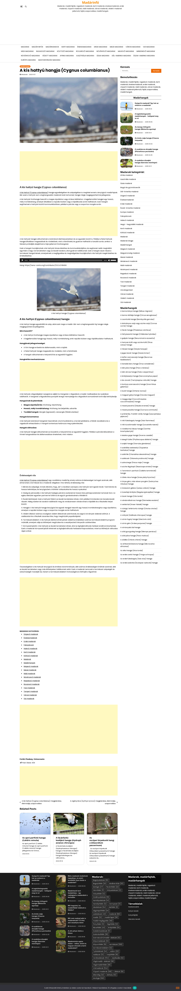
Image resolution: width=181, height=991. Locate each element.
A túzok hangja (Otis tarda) (131, 496)
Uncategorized (126, 290)
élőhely (111, 975)
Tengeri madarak (31, 691)
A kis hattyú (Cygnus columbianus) (34, 192)
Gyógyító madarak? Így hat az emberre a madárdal (146, 104)
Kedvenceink (133, 907)
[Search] (25, 6)
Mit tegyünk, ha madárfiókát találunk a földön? (77, 908)
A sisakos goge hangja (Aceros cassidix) (136, 435)
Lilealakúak (99, 907)
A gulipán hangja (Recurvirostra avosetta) (137, 338)
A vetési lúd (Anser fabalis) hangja (134, 504)
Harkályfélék (100, 904)
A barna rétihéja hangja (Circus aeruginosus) (138, 315)
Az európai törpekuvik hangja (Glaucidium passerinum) (101, 841)
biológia (98, 887)
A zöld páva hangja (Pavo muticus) (134, 535)
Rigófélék (112, 924)
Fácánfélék (112, 887)
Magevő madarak (126, 51)
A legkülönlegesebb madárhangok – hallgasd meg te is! (146, 116)
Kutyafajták (133, 915)
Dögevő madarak (31, 634)
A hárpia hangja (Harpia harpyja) (134, 349)
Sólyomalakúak (101, 941)
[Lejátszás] (22, 260)
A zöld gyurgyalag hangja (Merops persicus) (138, 531)
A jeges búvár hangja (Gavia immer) (135, 353)
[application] (69, 260)
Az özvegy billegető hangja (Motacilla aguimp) (145, 128)
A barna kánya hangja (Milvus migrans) (136, 311)
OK (135, 988)
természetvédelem (102, 948)
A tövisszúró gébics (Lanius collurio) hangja (137, 488)
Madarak (25, 47)
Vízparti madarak (102, 971)
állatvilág (98, 975)
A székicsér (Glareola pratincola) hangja (137, 458)
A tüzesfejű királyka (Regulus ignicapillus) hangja (140, 492)
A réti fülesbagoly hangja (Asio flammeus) (137, 420)
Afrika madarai (67, 55)
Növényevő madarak (105, 51)
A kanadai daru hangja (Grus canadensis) (137, 363)
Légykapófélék (101, 910)
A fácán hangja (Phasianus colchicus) (135, 330)
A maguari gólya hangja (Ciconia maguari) (137, 395)
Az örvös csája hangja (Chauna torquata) (38, 916)
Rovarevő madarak (85, 51)
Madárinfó (90, 2)
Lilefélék (113, 907)
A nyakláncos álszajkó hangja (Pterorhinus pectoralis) (146, 150)
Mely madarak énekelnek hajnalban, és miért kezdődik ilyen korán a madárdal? (78, 879)
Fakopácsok (29, 645)
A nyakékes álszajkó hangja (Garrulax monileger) (146, 161)
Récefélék (99, 927)
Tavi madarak (29, 688)
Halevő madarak (30, 648)
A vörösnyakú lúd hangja (130, 527)
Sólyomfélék (100, 944)
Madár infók (37, 47)
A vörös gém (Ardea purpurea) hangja (136, 523)
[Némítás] (109, 260)
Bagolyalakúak (100, 880)
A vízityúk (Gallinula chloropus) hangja (136, 515)
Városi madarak (133, 47)
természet (115, 944)
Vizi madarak (149, 47)
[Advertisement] (90, 28)
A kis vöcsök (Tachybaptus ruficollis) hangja (138, 380)
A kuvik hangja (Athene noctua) (133, 391)
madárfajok (111, 917)
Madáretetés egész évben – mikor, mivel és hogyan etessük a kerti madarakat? (77, 944)
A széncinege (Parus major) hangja (134, 462)
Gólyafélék (99, 893)
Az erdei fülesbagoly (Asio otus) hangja (136, 558)
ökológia (98, 978)
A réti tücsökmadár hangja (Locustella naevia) (139, 424)
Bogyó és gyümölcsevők (130, 187)
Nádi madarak (27, 51)
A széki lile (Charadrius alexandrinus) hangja (138, 454)
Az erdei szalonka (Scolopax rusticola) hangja (139, 562)
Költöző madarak (65, 51)
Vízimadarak (100, 968)
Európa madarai (28, 60)
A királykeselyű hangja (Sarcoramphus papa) (139, 376)
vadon (114, 951)
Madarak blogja (126, 240)
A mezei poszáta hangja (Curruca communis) (139, 410)
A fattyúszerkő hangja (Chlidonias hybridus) (138, 334)
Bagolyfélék (100, 883)
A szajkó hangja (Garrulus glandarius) (135, 443)
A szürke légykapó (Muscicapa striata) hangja (139, 466)
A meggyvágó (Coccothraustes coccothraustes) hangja (133, 400)
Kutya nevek (133, 911)
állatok (119, 971)
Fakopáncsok (125, 216)
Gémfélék (98, 890)
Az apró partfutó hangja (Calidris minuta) (34, 838)
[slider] (114, 260)
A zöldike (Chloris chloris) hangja (133, 539)
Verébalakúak (101, 958)
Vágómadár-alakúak (103, 961)
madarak (114, 914)
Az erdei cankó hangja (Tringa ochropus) (137, 554)
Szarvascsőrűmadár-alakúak (106, 937)
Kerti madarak (68, 47)
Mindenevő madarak (145, 51)
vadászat (98, 954)
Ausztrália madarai (85, 55)
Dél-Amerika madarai (121, 55)
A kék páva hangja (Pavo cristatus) (134, 368)
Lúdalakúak (99, 914)
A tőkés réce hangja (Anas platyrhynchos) (137, 477)
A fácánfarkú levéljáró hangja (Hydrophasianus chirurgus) (68, 840)
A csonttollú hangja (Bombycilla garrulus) (137, 319)
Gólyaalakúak (114, 890)
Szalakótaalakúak (101, 931)
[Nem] (177, 988)
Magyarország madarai (49, 60)
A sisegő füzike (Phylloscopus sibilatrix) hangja (139, 439)
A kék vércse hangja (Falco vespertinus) (136, 372)
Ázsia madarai (103, 55)
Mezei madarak (116, 47)
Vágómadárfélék (102, 965)
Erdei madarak (100, 47)
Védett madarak (49, 55)
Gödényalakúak (101, 897)
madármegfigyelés (103, 921)
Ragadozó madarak (45, 51)
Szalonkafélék (100, 934)
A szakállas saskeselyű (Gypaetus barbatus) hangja (134, 448)
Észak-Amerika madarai (144, 55)
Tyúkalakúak (100, 951)
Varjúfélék (112, 954)
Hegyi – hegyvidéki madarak (131, 224)
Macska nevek (134, 919)
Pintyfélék (99, 924)
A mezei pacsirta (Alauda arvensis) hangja (137, 405)
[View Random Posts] (21, 6)
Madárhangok (52, 47)
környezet (115, 904)
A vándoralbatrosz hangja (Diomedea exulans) (139, 500)
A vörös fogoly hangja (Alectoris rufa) (136, 519)
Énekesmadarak (84, 47)
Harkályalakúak (101, 900)
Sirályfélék (114, 927)
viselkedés (118, 958)
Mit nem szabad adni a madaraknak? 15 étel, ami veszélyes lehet (77, 920)
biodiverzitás (116, 883)
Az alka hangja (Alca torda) (131, 550)
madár (97, 917)
